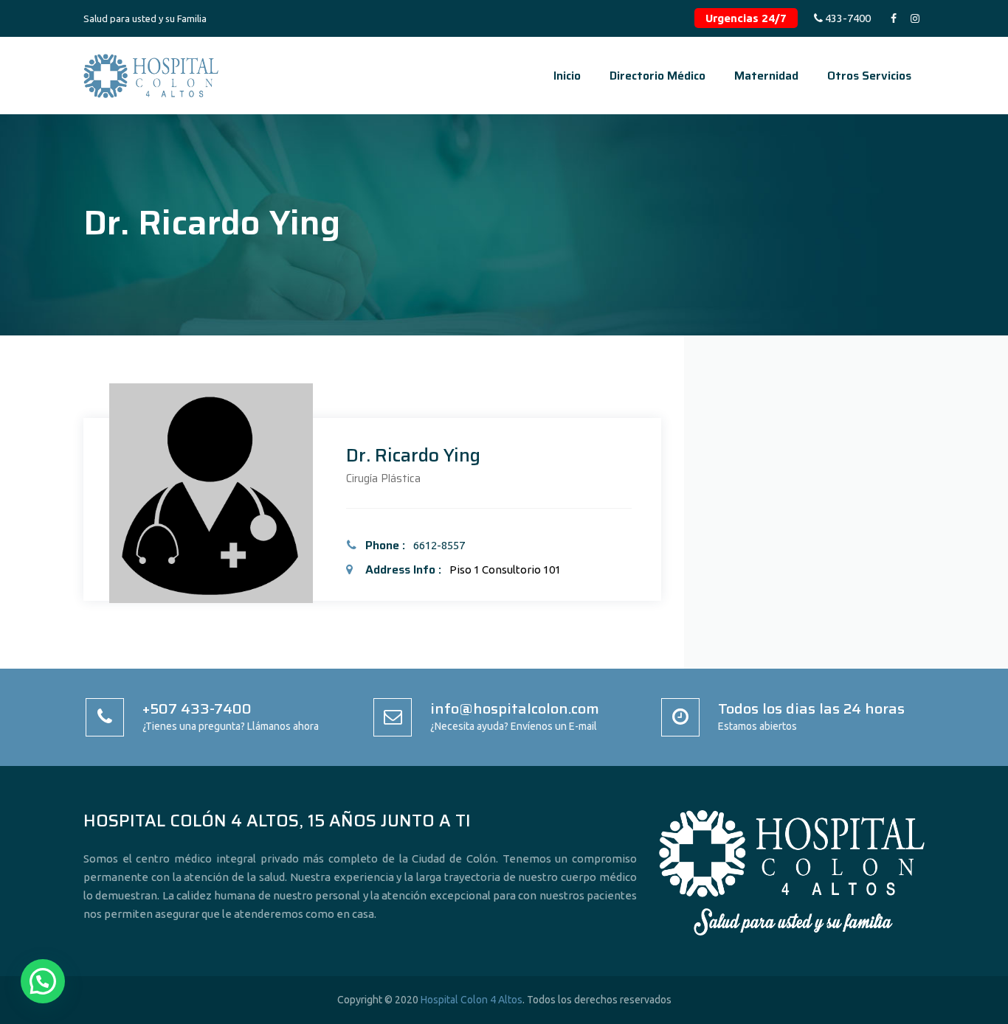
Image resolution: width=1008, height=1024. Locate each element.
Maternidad (766, 75)
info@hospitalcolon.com (514, 708)
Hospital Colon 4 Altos (471, 1000)
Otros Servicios (869, 75)
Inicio (567, 75)
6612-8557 (439, 545)
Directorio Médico (657, 75)
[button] (43, 981)
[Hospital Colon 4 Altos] (150, 75)
